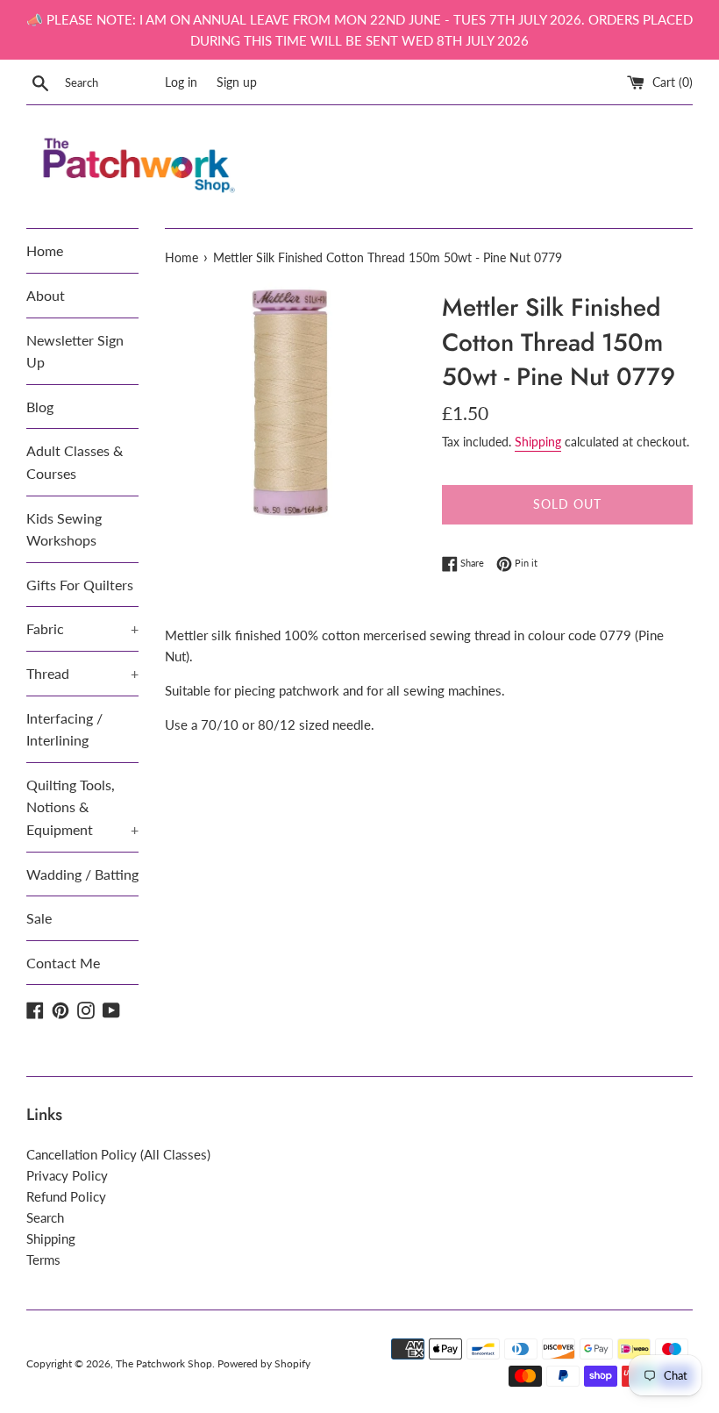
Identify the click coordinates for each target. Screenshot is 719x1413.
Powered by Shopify (263, 1363)
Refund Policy (66, 1196)
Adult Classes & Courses (74, 462)
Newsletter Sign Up (75, 351)
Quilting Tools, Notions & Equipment (82, 807)
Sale (39, 918)
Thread (82, 673)
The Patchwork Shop (164, 1363)
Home (44, 250)
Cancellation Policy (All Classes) (118, 1154)
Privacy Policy (67, 1175)
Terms (43, 1259)
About (45, 295)
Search (45, 1217)
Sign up (237, 82)
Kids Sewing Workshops (64, 529)
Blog (39, 406)
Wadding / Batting (82, 874)
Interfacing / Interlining (64, 729)
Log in (181, 82)
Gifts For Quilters (79, 584)
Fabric (82, 628)
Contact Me (63, 962)
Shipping (538, 441)
